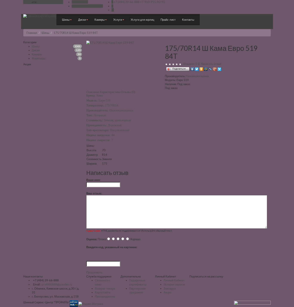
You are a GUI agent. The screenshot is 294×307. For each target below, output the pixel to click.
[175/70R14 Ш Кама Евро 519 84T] (110, 42)
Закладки (170, 288)
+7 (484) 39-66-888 (126, 2)
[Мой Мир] (206, 68)
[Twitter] (197, 68)
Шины (45, 32)
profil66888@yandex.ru (57, 284)
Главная (31, 32)
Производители (105, 296)
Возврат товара (105, 288)
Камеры (37, 54)
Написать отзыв (211, 63)
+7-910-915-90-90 (152, 2)
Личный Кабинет (174, 280)
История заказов (174, 284)
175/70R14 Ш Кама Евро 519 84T (76, 32)
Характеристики (110, 92)
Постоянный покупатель (87, 6)
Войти (27, 2)
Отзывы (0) (128, 92)
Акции (167, 292)
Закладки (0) (80, 2)
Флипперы (38, 58)
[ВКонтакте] (192, 68)
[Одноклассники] (201, 68)
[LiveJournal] (210, 68)
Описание (92, 92)
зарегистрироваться (50, 2)
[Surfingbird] (219, 68)
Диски (36, 50)
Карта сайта (102, 292)
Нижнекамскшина (197, 76)
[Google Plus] (215, 68)
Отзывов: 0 (190, 63)
